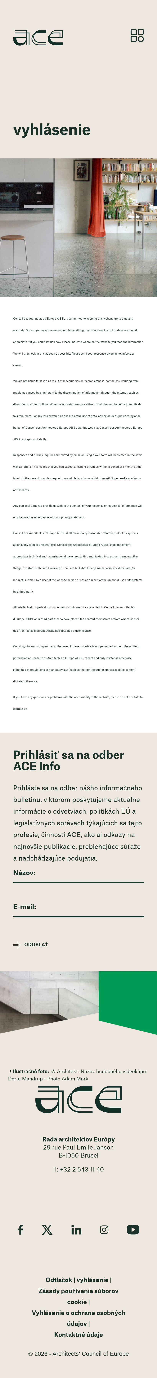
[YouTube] (133, 1229)
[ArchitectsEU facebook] (20, 1229)
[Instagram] (104, 1229)
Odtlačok (59, 1280)
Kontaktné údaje (78, 1335)
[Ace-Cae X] (47, 1229)
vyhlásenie (93, 1280)
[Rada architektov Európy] (78, 1099)
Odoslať (36, 944)
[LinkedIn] (76, 1229)
